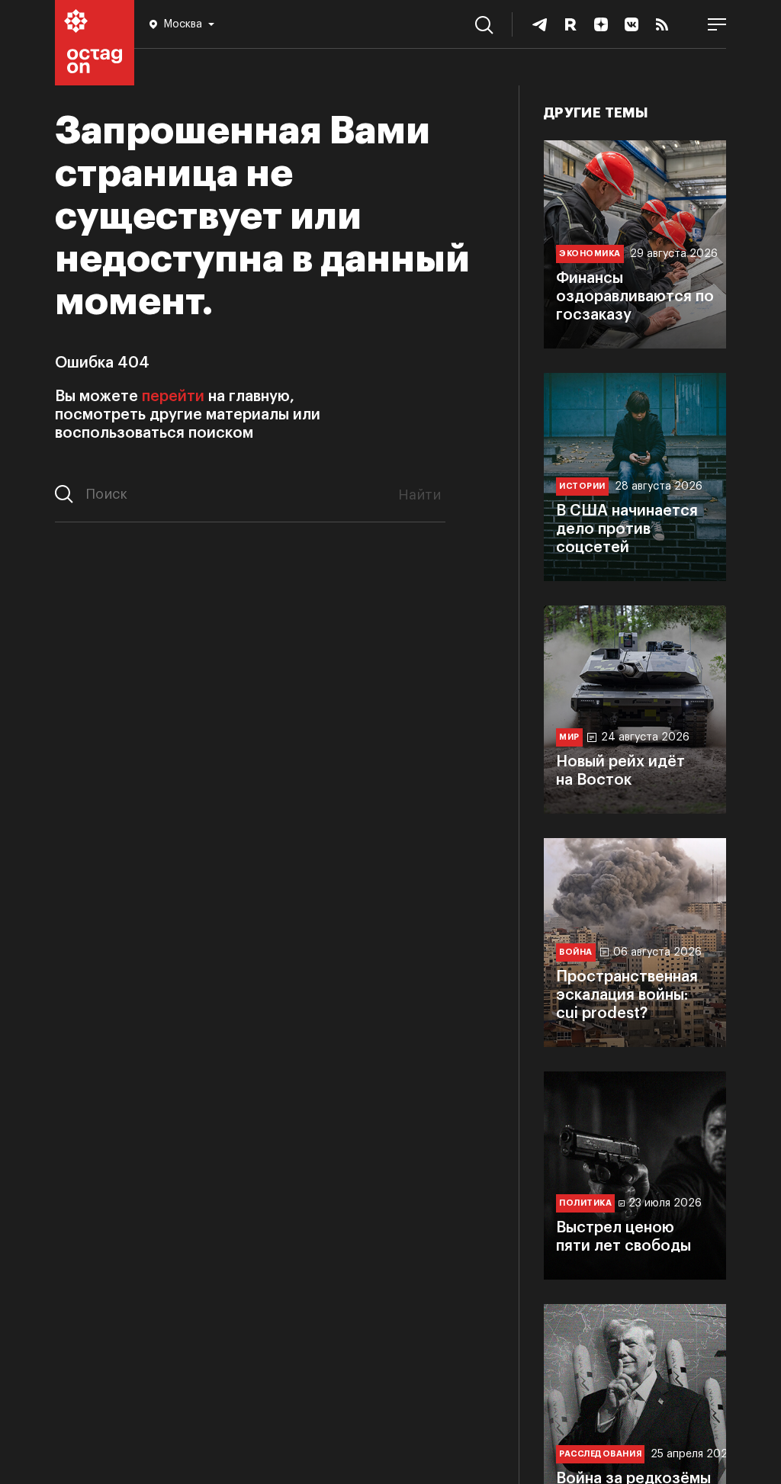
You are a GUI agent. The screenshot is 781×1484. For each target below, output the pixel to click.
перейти (173, 396)
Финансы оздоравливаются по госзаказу (635, 297)
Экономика (590, 253)
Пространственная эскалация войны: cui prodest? (627, 995)
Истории (582, 486)
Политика (585, 1203)
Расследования (600, 1454)
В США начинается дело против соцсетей (627, 529)
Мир (569, 737)
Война (576, 952)
